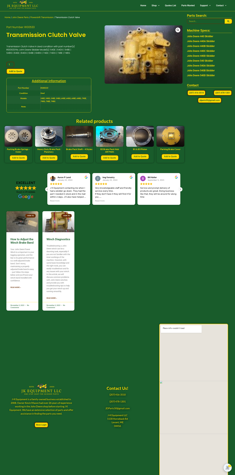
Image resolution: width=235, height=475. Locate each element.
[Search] (228, 21)
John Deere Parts (20, 17)
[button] (177, 30)
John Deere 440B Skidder (201, 46)
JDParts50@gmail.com (117, 408)
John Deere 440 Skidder (200, 36)
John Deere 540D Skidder (201, 75)
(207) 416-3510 (117, 394)
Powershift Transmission (41, 17)
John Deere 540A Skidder (201, 65)
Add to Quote (15, 71)
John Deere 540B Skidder (201, 70)
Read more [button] (55, 201)
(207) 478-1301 (117, 401)
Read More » (15, 287)
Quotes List (170, 5)
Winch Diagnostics (58, 239)
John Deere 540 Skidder (200, 60)
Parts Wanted (188, 5)
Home (143, 5)
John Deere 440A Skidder (201, 41)
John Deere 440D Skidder (201, 55)
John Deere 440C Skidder (201, 51)
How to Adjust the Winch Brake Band (22, 241)
